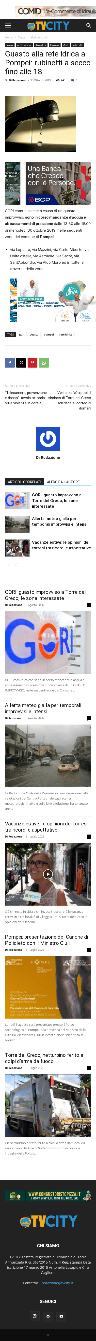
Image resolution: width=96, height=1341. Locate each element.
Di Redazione (17, 80)
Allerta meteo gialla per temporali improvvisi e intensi (43, 708)
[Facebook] (10, 363)
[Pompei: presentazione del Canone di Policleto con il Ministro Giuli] (48, 987)
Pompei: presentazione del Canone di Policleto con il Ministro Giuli (46, 940)
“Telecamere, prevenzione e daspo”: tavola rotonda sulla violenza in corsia (26, 398)
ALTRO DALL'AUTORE (63, 482)
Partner (54, 45)
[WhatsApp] (44, 363)
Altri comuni (38, 37)
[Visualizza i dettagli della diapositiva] (48, 1196)
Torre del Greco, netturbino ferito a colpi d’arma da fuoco (44, 1058)
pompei (49, 334)
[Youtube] (61, 1317)
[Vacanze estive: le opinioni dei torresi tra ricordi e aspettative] (17, 548)
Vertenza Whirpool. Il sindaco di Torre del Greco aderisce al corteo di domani (69, 400)
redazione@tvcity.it (57, 1283)
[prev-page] (8, 566)
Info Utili (77, 45)
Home (9, 37)
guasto (34, 334)
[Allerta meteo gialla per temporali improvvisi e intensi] (17, 524)
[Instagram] (35, 1316)
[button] (8, 25)
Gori (65, 45)
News (22, 37)
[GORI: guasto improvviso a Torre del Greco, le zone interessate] (17, 500)
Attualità (41, 45)
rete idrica (65, 334)
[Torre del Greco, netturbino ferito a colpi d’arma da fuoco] (48, 1105)
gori (21, 334)
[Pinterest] (32, 363)
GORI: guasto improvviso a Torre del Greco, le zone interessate (56, 500)
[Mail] (48, 1317)
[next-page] (16, 566)
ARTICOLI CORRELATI (24, 482)
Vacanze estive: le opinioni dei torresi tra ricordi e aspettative (46, 827)
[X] (21, 363)
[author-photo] (48, 450)
